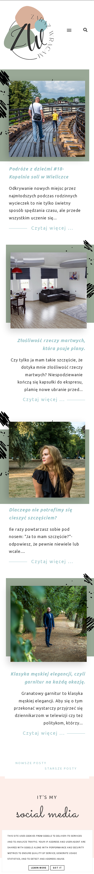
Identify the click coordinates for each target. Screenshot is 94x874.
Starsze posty (61, 768)
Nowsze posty (30, 763)
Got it (57, 868)
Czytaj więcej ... (51, 228)
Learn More (38, 868)
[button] (68, 26)
